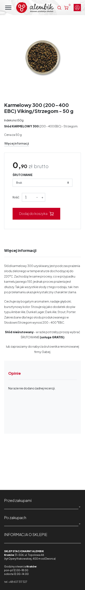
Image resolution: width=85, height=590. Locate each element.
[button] (59, 7)
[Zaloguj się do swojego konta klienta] (77, 7)
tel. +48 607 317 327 (15, 581)
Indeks (8, 120)
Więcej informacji (16, 143)
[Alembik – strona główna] (34, 7)
